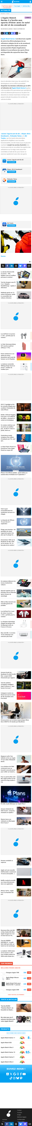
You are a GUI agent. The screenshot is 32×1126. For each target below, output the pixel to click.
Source (3, 256)
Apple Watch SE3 (6, 1042)
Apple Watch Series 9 (7, 1057)
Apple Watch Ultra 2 (7, 1062)
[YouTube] (24, 1074)
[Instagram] (14, 1078)
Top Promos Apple (7, 6)
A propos (19, 1112)
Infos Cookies (21, 1122)
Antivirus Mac (26, 6)
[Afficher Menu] (1, 1)
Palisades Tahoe (15, 136)
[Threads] (18, 1074)
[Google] (14, 1074)
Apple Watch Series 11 (8, 1038)
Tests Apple (17, 6)
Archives (4, 1119)
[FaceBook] (21, 1074)
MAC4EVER (16, 1)
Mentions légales (21, 1117)
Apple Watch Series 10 (8, 1052)
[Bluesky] (17, 1078)
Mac (8, 1033)
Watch (7, 13)
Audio (23, 1033)
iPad (16, 1033)
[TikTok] (11, 1078)
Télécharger (11, 162)
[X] (11, 1074)
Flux (3, 1122)
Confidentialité (21, 1119)
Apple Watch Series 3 (9, 39)
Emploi (19, 1115)
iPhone (11, 1033)
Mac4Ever (3, 13)
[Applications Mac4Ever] (7, 1074)
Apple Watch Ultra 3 (7, 1047)
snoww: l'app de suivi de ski (11, 134)
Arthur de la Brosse (8, 28)
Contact (19, 1110)
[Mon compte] (30, 1)
